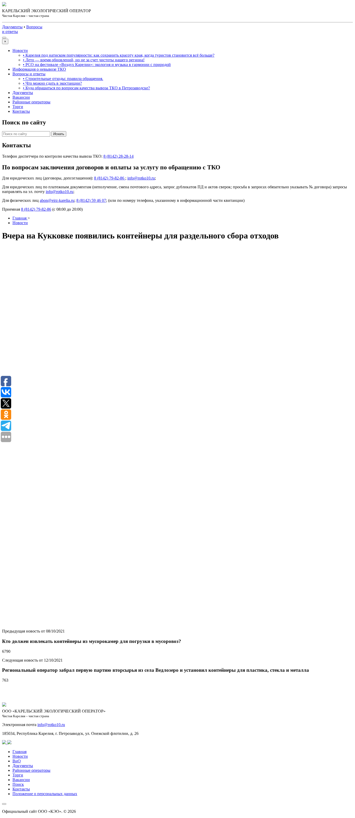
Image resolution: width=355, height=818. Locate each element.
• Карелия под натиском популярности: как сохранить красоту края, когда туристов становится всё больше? (118, 55)
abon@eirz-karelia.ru (57, 200)
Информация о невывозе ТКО (39, 69)
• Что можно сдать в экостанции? (52, 83)
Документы (22, 92)
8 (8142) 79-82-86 (109, 178)
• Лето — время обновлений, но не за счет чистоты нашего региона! (83, 60)
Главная (19, 751)
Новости (20, 50)
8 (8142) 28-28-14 (118, 156)
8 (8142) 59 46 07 (91, 200)
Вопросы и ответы (28, 74)
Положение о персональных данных (44, 794)
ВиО (16, 761)
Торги (17, 106)
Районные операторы (31, 102)
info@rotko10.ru (141, 178)
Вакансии (21, 97)
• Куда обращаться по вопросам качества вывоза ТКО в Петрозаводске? (86, 88)
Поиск (18, 784)
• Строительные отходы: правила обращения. (63, 78)
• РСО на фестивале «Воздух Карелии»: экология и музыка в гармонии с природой (97, 64)
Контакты (21, 111)
